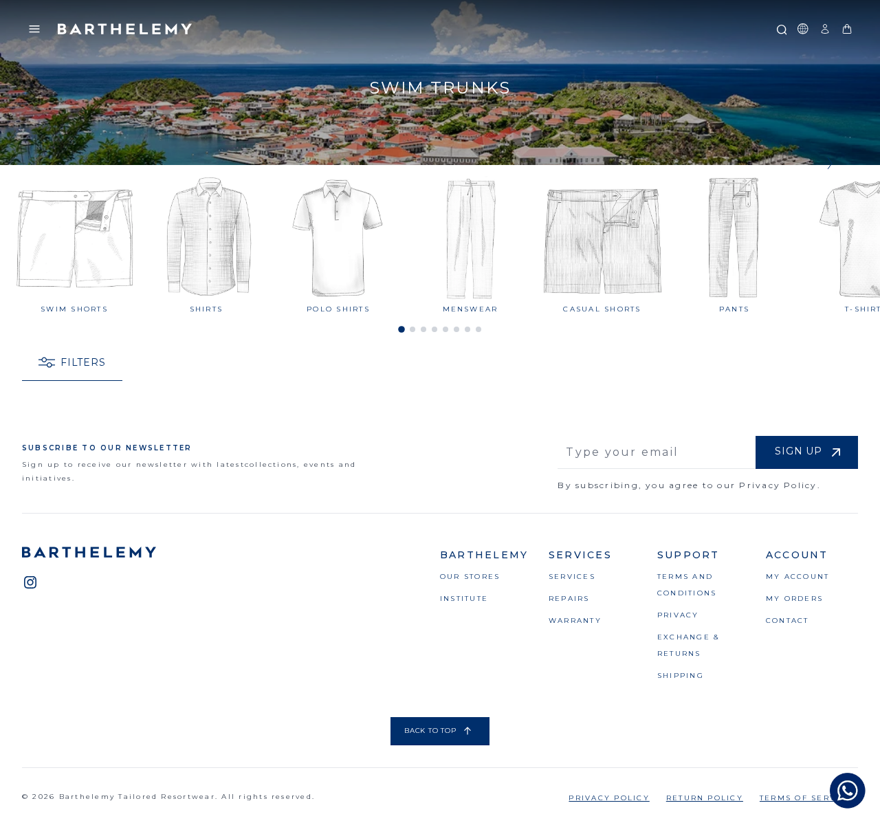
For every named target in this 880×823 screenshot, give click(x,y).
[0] (847, 29)
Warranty (575, 620)
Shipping (680, 675)
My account (797, 576)
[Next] (827, 154)
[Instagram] (30, 582)
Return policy (704, 797)
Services (572, 576)
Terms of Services (809, 797)
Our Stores (470, 576)
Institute (464, 598)
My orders (794, 598)
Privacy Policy (609, 797)
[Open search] (781, 29)
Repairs (569, 598)
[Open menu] (34, 29)
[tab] (401, 329)
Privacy (678, 615)
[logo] (125, 28)
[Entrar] (825, 29)
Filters (83, 362)
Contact (787, 620)
